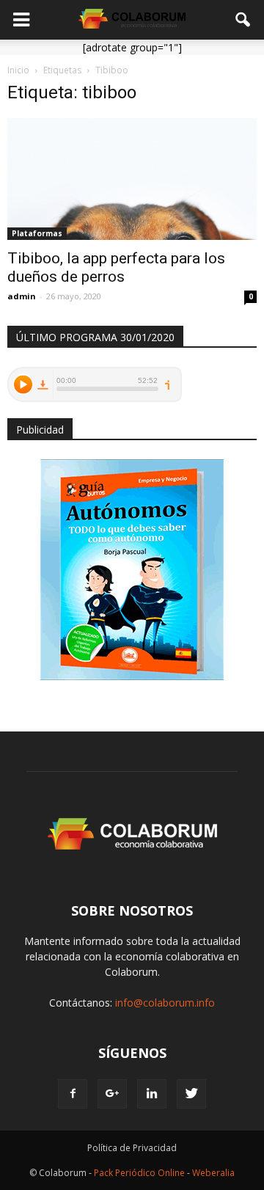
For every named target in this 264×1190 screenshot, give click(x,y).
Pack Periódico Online (139, 1173)
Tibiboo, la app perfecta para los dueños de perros (116, 267)
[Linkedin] (151, 1094)
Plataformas (37, 233)
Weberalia (213, 1173)
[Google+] (112, 1094)
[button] (243, 20)
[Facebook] (72, 1094)
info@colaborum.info (165, 1003)
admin (21, 296)
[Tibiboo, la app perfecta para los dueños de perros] (132, 179)
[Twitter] (191, 1094)
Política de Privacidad (132, 1148)
